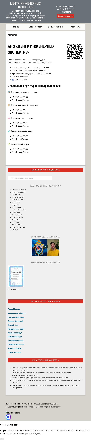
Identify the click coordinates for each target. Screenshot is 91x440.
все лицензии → (13, 289)
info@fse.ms (65, 11)
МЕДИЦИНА (16, 212)
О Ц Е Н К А (16, 205)
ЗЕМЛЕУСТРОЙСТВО (19, 192)
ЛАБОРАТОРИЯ (17, 225)
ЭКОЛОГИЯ (16, 202)
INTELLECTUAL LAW (18, 227)
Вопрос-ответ (35, 26)
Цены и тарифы (55, 26)
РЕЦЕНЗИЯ (16, 222)
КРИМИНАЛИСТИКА (19, 210)
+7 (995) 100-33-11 (20, 110)
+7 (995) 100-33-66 (20, 149)
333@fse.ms (23, 113)
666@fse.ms (23, 100)
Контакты (75, 26)
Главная (15, 26)
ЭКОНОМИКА (16, 207)
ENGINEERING (16, 195)
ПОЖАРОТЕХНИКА (18, 200)
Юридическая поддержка (45, 169)
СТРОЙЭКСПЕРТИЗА (19, 190)
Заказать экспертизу (65, 16)
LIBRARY (15, 230)
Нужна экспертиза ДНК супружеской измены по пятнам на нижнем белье (43, 378)
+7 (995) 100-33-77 (20, 136)
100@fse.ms (23, 152)
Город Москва (14, 309)
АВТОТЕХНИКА (17, 215)
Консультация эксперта (45, 360)
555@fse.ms (22, 139)
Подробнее (38, 433)
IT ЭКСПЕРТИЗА (17, 217)
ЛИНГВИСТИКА (17, 220)
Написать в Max (21, 79)
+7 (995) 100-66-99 (20, 97)
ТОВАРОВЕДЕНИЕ (18, 197)
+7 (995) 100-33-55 (65, 9)
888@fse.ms (23, 126)
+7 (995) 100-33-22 (20, 123)
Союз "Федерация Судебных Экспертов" (45, 407)
